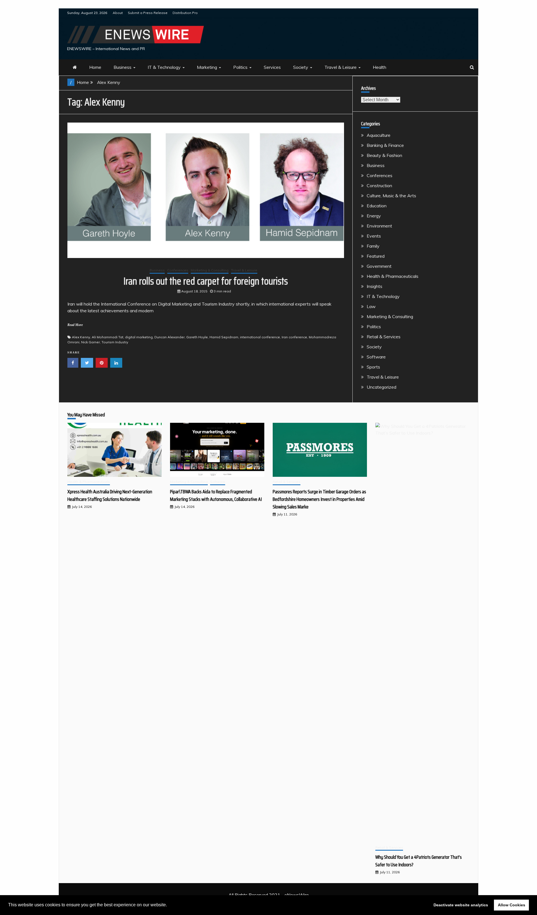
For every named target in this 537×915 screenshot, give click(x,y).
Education (377, 205)
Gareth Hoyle (197, 337)
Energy (374, 216)
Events (374, 236)
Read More (75, 325)
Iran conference (294, 337)
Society (300, 67)
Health (379, 67)
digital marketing (139, 337)
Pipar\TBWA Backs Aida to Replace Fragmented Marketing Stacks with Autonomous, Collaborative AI (216, 495)
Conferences (177, 270)
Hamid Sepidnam (223, 337)
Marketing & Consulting (210, 270)
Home (95, 67)
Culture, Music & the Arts (391, 195)
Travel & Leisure (340, 67)
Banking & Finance (385, 145)
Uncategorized (381, 387)
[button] (169, 905)
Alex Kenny (81, 337)
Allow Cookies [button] (511, 905)
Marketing (207, 67)
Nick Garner (90, 342)
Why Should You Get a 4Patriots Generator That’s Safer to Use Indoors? (418, 861)
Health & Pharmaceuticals (392, 276)
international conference (260, 337)
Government (379, 266)
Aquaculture (378, 135)
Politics (240, 67)
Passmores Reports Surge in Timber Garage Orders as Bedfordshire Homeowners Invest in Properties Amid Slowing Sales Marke (319, 499)
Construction (379, 185)
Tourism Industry (115, 342)
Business (122, 67)
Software (376, 357)
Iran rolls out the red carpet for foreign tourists (205, 281)
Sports (373, 367)
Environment (379, 226)
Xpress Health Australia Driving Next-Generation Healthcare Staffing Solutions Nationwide (109, 495)
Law (371, 306)
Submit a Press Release (148, 13)
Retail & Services (384, 336)
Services (272, 67)
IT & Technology (164, 67)
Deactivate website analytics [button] (461, 905)
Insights (374, 286)
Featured (376, 256)
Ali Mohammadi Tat (107, 337)
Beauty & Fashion (384, 155)
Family (373, 246)
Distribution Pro (185, 13)
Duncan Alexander (169, 337)
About (118, 13)
